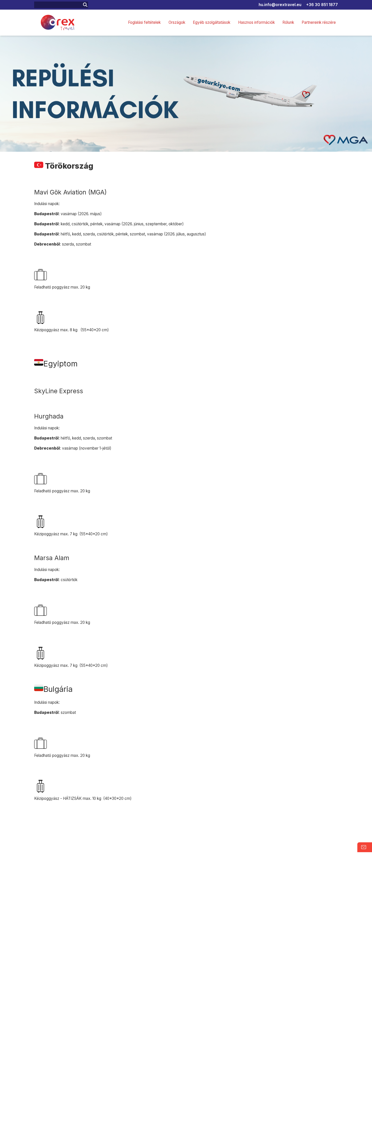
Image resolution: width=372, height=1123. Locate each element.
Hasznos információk (256, 22)
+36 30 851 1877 (322, 4)
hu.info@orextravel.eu (280, 4)
